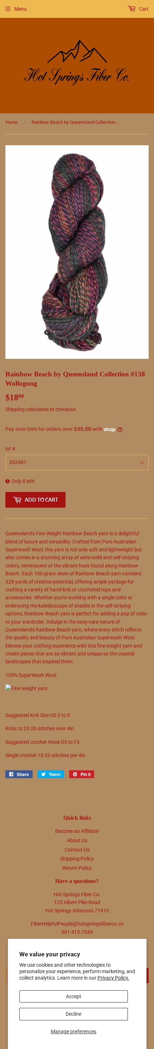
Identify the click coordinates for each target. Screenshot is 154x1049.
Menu (20, 9)
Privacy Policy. (113, 978)
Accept (73, 996)
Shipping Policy (77, 859)
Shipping (15, 409)
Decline (73, 1014)
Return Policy (77, 868)
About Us (77, 840)
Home (11, 122)
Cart (143, 9)
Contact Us (77, 850)
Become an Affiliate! (77, 831)
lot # (10, 449)
